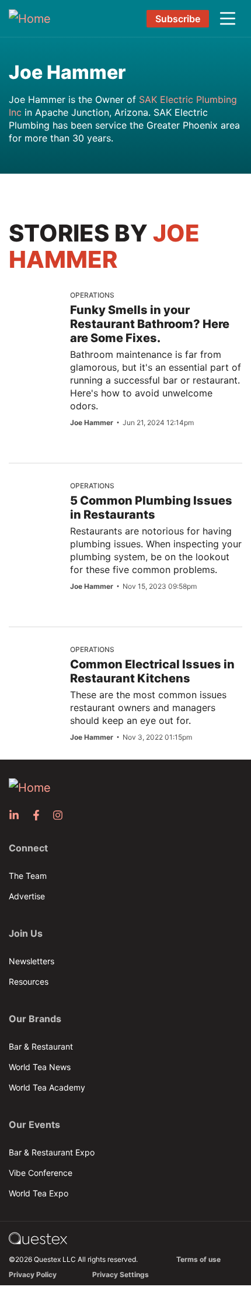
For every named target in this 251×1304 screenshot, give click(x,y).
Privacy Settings (120, 1274)
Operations (92, 295)
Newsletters (31, 961)
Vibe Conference (40, 1173)
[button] (227, 18)
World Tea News (40, 1067)
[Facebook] (39, 815)
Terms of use (198, 1259)
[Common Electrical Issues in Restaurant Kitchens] (35, 687)
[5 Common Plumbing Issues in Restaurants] (37, 514)
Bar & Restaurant (41, 1046)
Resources (28, 981)
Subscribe (177, 19)
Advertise (27, 896)
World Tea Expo (38, 1193)
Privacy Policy (33, 1274)
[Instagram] (61, 815)
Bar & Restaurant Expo (52, 1152)
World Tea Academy (47, 1087)
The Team (28, 876)
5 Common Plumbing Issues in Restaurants (151, 508)
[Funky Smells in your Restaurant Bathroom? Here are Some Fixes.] (38, 314)
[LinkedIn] (17, 815)
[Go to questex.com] (38, 1237)
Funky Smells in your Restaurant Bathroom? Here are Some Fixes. (149, 324)
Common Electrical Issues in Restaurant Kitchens (152, 671)
